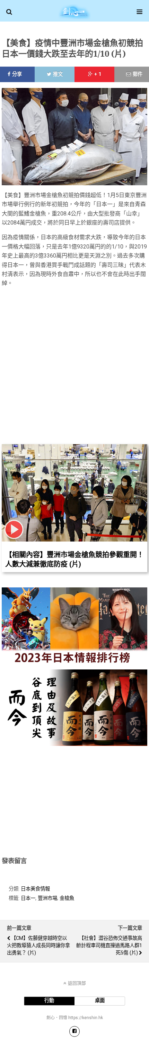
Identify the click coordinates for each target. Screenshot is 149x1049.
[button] (9, 12)
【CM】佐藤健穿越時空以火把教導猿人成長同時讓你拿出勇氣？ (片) (38, 945)
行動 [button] (49, 1000)
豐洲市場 (47, 898)
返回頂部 (77, 983)
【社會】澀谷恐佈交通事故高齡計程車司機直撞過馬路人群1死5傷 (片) (109, 945)
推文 (58, 74)
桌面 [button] (100, 1000)
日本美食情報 (35, 889)
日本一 (28, 898)
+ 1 (97, 74)
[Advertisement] (74, 799)
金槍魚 (67, 898)
